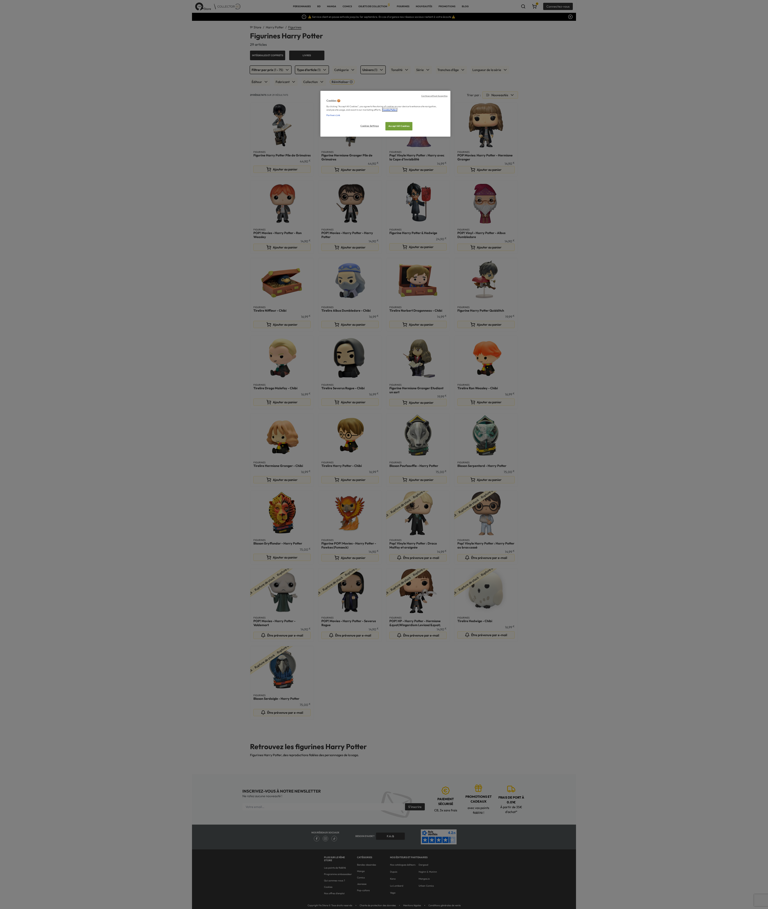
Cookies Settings (369, 125)
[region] (385, 114)
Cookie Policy (390, 109)
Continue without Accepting (434, 95)
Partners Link (333, 115)
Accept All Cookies (398, 126)
